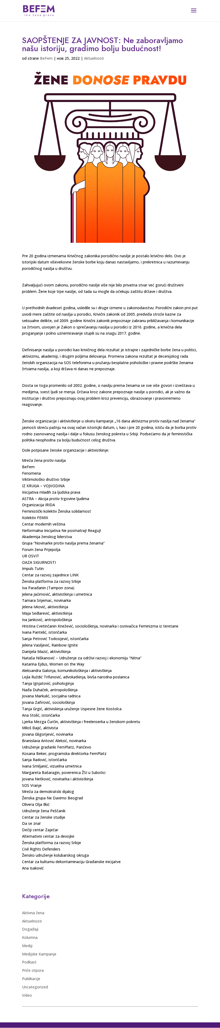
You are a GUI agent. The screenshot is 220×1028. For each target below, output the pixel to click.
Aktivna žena (33, 912)
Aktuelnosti (94, 58)
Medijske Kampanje (39, 954)
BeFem (46, 58)
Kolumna (30, 937)
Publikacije (31, 978)
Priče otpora (33, 970)
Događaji (30, 929)
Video (27, 995)
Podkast (29, 962)
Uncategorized (35, 986)
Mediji (27, 945)
